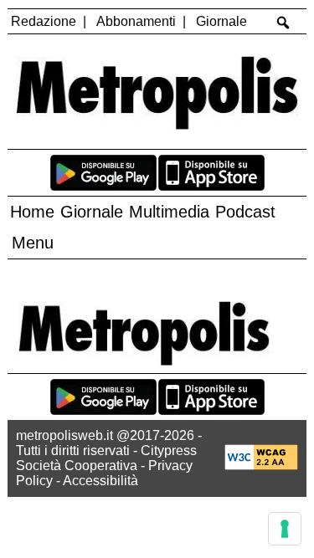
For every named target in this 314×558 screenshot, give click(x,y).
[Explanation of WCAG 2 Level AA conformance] (261, 465)
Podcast (245, 211)
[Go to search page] (282, 22)
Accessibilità (100, 481)
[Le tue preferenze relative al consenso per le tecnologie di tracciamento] (285, 529)
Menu (33, 242)
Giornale (221, 21)
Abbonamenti (136, 21)
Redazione (43, 21)
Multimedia (169, 211)
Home (32, 211)
